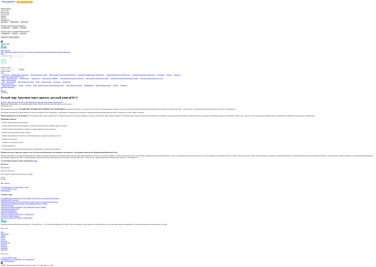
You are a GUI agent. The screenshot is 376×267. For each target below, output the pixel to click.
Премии (115, 85)
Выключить (24, 22)
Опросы (169, 75)
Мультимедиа (38, 52)
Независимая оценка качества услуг (118, 75)
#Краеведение (12, 102)
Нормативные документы (20, 75)
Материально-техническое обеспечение (62, 75)
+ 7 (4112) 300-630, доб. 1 (9, 257)
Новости (31, 52)
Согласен (4, 6)
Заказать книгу (25, 78)
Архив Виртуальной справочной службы (124, 78)
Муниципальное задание (39, 75)
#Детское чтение (22, 102)
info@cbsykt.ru (5, 191)
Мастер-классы (47, 82)
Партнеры (60, 52)
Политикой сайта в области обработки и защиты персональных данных (105, 5)
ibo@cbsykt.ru (5, 167)
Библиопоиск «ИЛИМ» (50, 78)
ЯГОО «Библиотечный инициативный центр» (48, 85)
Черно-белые (14, 22)
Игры (38, 82)
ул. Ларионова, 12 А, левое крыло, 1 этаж (14, 187)
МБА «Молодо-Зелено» (74, 85)
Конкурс (3, 91)
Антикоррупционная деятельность (143, 75)
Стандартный (5, 27)
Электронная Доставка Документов (72, 78)
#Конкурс (4, 102)
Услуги (25, 52)
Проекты (46, 52)
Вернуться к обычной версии (10, 37)
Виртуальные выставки (26, 82)
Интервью (57, 82)
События (28, 85)
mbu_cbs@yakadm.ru (7, 261)
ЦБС (2, 52)
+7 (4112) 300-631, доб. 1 (9, 189)
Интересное (66, 82)
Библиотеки (8, 52)
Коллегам (53, 52)
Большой (23, 27)
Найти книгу (36, 78)
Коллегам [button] (10, 83)
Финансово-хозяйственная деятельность (91, 75)
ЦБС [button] (2, 73)
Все (3, 78)
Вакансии (177, 75)
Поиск (22, 69)
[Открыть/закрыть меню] (11, 58)
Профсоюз (123, 85)
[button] (2, 54)
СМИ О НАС (5, 44)
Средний (15, 27)
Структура (5, 75)
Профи (21, 85)
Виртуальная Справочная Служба (97, 78)
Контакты (67, 52)
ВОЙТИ (6, 58)
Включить (4, 22)
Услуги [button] (21, 76)
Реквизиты (161, 75)
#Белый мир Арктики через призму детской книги (46, 102)
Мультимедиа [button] (11, 80)
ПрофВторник (89, 85)
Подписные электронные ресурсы (151, 78)
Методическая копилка (103, 85)
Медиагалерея (11, 82)
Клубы (20, 52)
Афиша (15, 52)
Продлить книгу (12, 78)
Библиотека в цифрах (9, 85)
